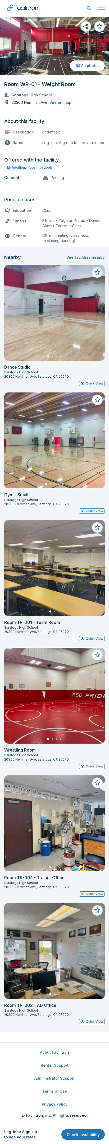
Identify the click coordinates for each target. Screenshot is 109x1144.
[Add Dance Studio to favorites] (97, 272)
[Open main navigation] (101, 8)
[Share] (85, 26)
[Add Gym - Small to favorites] (97, 400)
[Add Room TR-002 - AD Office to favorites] (97, 910)
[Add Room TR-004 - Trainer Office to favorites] (97, 782)
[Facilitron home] (22, 12)
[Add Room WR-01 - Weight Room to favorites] (99, 26)
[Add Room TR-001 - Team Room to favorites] (97, 527)
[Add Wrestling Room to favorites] (97, 655)
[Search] (89, 9)
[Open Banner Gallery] (54, 46)
